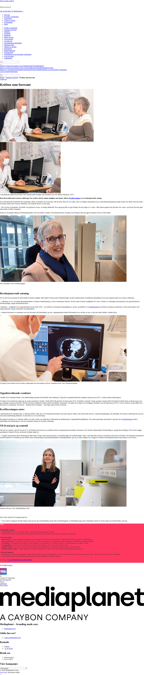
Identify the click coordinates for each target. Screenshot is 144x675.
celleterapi (3, 584)
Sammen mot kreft (10, 30)
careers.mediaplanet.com (12, 638)
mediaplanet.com (9, 629)
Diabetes (7, 32)
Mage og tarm (8, 37)
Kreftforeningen (74, 198)
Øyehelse (7, 33)
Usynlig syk (8, 41)
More (6, 24)
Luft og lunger (9, 56)
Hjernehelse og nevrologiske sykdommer (17, 54)
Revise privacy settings (14, 672)
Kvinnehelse (8, 22)
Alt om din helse (11, 11)
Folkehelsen (8, 58)
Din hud (7, 15)
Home (2, 78)
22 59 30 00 (9, 648)
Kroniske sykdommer (11, 17)
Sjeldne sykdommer (10, 28)
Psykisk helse (8, 52)
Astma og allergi (9, 20)
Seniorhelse (8, 18)
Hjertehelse (8, 49)
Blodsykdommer (9, 51)
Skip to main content (7, 1)
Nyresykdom (8, 39)
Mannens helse (9, 45)
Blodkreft (7, 35)
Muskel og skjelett (10, 47)
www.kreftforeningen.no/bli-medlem (20, 560)
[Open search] (1, 64)
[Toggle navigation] (23, 11)
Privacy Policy (3, 672)
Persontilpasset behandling (13, 43)
